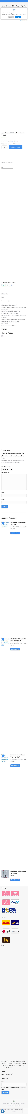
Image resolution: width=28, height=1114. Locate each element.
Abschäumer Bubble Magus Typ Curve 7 (18, 523)
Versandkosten (14, 141)
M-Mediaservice (16, 1105)
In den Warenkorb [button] (15, 533)
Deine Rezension (5, 472)
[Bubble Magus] (7, 224)
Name (3, 492)
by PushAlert (24, 20)
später (10, 17)
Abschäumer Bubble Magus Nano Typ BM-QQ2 (18, 639)
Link (3, 1089)
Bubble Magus (9, 162)
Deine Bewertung (5, 466)
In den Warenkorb (16, 147)
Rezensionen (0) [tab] (5, 301)
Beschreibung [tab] (4, 293)
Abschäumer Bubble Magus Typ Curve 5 (18, 872)
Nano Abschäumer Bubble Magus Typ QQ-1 (17, 756)
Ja (18, 17)
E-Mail (3, 499)
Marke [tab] (2, 297)
